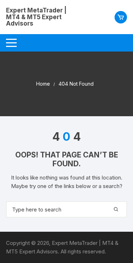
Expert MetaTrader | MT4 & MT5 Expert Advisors (36, 17)
